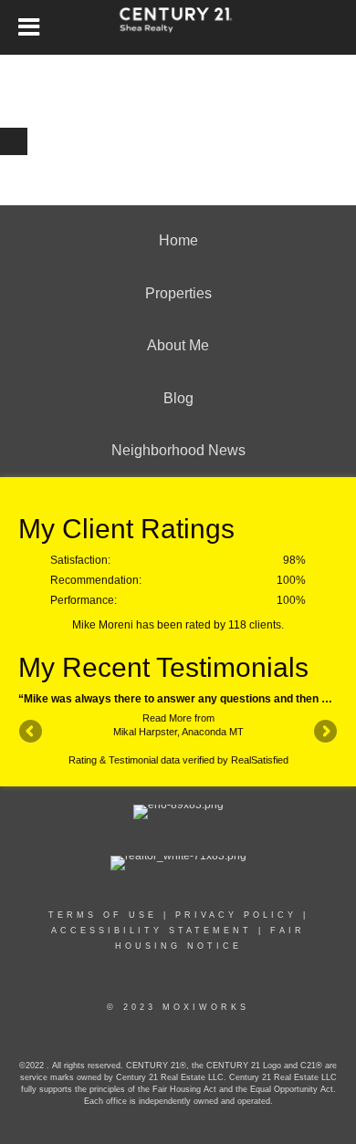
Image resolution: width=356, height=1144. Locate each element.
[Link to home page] (178, 27)
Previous (32, 732)
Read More (167, 717)
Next (324, 732)
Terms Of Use (102, 915)
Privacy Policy (236, 915)
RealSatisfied (259, 759)
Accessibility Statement (151, 930)
